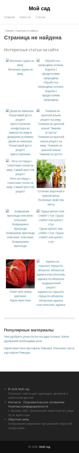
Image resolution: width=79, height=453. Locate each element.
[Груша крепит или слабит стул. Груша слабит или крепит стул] (51, 224)
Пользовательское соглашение (43, 402)
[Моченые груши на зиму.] (20, 65)
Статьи (40, 17)
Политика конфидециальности (28, 406)
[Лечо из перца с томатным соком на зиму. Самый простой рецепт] (20, 174)
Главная (9, 17)
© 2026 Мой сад (18, 389)
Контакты (14, 402)
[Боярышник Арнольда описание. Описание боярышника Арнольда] (20, 228)
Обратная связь (18, 419)
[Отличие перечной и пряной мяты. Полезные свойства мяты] (51, 187)
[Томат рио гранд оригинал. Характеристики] (20, 287)
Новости (25, 17)
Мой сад (39, 8)
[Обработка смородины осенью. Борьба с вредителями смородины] (51, 78)
